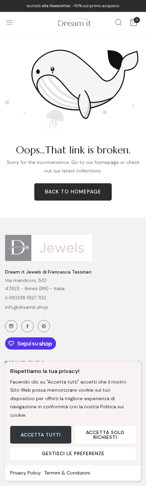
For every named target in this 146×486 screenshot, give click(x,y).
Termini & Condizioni (67, 473)
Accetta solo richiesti (105, 434)
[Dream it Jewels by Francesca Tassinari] (73, 22)
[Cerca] (118, 22)
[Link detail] (11, 326)
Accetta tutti (41, 435)
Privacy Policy (25, 473)
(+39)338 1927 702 (25, 298)
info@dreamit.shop (26, 307)
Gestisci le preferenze (73, 453)
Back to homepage (73, 191)
